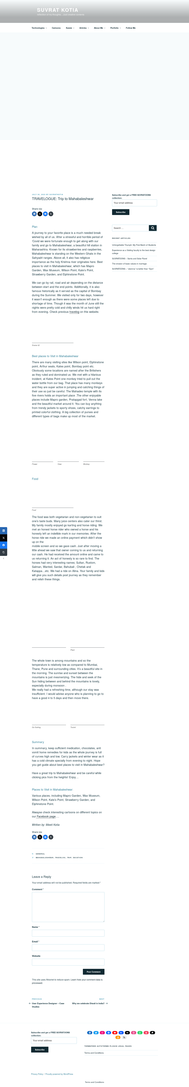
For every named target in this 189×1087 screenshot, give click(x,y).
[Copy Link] (51, 214)
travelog (74, 312)
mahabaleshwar (45, 857)
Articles (83, 27)
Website (36, 955)
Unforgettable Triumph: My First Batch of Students (134, 245)
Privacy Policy (37, 1074)
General (40, 854)
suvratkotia (56, 194)
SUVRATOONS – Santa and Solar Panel (129, 258)
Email (35, 941)
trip (69, 857)
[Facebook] (45, 214)
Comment (38, 889)
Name (35, 927)
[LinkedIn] (34, 214)
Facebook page (46, 816)
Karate (69, 27)
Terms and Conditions (94, 1052)
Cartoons (56, 27)
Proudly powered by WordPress (59, 1074)
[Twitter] (39, 214)
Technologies (38, 27)
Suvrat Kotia (57, 9)
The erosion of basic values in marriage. (129, 263)
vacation (78, 857)
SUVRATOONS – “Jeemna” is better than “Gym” (133, 268)
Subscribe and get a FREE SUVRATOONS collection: (131, 196)
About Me (98, 27)
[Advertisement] (94, 172)
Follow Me (131, 27)
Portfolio (114, 27)
